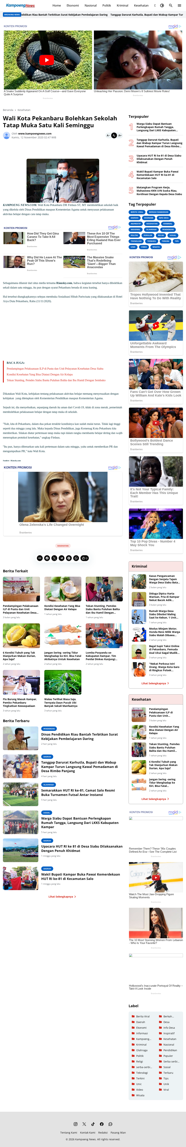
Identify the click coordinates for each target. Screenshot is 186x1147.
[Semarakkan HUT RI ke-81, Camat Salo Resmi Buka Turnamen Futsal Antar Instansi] (20, 794)
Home (56, 5)
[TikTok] (93, 1124)
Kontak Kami (87, 1132)
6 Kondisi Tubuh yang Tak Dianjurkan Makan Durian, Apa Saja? (19, 656)
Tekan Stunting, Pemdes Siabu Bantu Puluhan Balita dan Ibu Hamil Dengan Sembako (56, 380)
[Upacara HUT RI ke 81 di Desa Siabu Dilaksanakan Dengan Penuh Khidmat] (20, 850)
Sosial (46, 812)
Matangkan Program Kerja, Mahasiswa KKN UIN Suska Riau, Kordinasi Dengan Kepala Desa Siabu (159, 191)
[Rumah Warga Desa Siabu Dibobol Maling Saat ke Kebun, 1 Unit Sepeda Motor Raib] (139, 616)
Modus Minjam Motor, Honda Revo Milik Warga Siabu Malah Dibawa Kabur (164, 632)
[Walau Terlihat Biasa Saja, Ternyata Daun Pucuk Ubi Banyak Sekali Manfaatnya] (62, 682)
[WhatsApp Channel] (110, 1124)
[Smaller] (108, 135)
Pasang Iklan (118, 1132)
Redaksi (103, 1132)
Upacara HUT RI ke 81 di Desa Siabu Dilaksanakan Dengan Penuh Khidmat (82, 848)
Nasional (91, 5)
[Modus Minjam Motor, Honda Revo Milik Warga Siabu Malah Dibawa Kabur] (139, 634)
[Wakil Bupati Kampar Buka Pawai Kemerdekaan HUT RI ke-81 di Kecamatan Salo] (20, 878)
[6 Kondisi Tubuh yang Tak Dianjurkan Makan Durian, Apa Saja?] (21, 635)
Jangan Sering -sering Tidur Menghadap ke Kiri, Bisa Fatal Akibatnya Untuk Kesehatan (62, 656)
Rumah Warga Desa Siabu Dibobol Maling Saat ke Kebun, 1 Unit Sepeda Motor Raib (162, 614)
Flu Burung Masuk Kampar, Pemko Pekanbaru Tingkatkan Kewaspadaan (20, 702)
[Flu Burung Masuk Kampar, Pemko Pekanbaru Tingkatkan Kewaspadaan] (21, 682)
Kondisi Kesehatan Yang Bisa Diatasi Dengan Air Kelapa (40, 374)
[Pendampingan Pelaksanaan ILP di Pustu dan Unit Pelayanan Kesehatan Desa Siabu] (21, 589)
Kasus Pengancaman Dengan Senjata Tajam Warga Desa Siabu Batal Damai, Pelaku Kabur (164, 579)
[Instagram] (75, 1124)
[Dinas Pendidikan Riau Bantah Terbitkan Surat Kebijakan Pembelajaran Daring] (20, 738)
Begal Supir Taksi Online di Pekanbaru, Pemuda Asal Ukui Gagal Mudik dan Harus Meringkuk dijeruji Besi (164, 649)
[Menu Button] (179, 5)
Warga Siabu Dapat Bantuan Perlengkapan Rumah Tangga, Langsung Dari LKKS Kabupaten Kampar (80, 822)
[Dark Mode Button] (162, 5)
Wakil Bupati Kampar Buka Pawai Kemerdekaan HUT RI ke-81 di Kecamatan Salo (80, 876)
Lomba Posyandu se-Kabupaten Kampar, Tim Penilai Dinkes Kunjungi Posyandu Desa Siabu (101, 656)
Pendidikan (49, 728)
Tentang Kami (68, 1132)
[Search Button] (170, 5)
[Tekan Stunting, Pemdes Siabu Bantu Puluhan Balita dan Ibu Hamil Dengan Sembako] (104, 589)
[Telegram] (61, 558)
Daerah (47, 756)
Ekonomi (73, 5)
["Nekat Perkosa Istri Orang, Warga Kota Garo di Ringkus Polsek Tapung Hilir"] (139, 669)
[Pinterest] (69, 558)
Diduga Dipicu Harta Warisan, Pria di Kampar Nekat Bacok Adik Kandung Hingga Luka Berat (164, 597)
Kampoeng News (85, 1139)
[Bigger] (120, 135)
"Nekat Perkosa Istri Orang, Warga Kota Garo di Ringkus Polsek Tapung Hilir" (164, 667)
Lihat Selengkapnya (60, 896)
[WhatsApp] (76, 558)
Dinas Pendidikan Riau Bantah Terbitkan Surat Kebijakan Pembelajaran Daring (79, 736)
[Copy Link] (40, 558)
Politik (106, 5)
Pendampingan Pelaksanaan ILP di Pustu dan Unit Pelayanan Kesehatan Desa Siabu (55, 368)
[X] (54, 558)
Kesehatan (141, 5)
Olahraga (48, 784)
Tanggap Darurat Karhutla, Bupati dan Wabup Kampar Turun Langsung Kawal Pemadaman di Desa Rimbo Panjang (79, 766)
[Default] (114, 135)
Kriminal (122, 5)
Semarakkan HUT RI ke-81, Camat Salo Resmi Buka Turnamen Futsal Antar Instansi (78, 792)
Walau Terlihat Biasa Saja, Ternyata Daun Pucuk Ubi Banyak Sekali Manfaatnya (60, 702)
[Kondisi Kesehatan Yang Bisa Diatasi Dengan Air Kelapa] (62, 589)
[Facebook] (47, 558)
